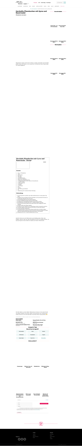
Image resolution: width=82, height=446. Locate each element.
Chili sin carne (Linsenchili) (28, 395)
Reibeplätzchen (37, 366)
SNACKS (45, 6)
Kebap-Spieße (18, 320)
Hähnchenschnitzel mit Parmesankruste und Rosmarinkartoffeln (19, 396)
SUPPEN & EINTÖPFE (39, 6)
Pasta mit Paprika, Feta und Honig (39, 320)
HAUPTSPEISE (20, 6)
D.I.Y (39, 2)
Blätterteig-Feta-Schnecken (38, 322)
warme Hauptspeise (34, 8)
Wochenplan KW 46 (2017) (54, 42)
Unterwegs (43, 2)
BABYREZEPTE (57, 6)
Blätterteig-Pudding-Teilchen (45, 367)
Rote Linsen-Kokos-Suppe (38, 324)
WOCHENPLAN (25, 6)
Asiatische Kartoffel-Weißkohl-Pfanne (23, 324)
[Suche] (65, 3)
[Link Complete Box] (54, 53)
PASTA (30, 6)
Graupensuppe (19, 366)
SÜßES (49, 6)
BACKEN (33, 6)
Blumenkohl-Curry (19, 322)
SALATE (52, 6)
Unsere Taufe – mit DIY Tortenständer (54, 26)
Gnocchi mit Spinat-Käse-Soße (62, 26)
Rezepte (35, 2)
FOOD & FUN (62, 6)
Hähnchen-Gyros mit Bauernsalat (28, 367)
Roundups (48, 2)
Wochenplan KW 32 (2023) (62, 42)
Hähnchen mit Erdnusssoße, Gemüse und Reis (45, 395)
